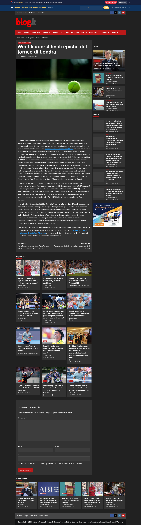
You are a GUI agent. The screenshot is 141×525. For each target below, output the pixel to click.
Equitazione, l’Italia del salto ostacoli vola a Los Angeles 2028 (78, 281)
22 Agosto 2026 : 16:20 (112, 131)
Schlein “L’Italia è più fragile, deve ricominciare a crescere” (114, 91)
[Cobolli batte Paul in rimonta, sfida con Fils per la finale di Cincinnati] (79, 301)
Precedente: (33, 246)
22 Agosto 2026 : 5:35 (84, 285)
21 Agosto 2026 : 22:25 (112, 183)
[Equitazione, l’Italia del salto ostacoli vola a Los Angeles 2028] (79, 268)
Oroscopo (103, 32)
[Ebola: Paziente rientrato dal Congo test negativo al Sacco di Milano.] (98, 105)
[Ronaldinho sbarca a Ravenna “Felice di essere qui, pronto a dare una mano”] (54, 335)
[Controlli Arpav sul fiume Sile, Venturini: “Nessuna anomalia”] (26, 489)
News (26, 32)
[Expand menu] (29, 32)
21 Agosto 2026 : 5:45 (33, 353)
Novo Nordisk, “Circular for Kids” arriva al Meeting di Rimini (114, 77)
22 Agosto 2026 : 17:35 (112, 83)
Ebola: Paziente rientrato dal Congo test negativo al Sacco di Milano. (114, 104)
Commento (22, 418)
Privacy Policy (42, 12)
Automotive (93, 32)
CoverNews (110, 522)
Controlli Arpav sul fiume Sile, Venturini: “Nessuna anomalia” (26, 500)
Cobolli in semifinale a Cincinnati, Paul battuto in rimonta (28, 348)
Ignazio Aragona (45, 504)
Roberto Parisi (22, 285)
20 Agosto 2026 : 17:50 (75, 361)
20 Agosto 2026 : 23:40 (50, 357)
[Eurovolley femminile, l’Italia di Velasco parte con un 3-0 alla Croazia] (28, 301)
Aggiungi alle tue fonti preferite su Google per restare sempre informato (38, 2)
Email (57, 446)
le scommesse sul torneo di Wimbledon (59, 149)
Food (67, 32)
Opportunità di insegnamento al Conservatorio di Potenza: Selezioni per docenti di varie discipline (114, 140)
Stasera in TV (57, 32)
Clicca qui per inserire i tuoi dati (118, 7)
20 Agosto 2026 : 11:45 (24, 392)
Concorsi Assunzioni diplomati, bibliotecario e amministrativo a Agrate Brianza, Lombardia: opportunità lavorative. (114, 158)
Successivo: (72, 246)
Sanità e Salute (109, 73)
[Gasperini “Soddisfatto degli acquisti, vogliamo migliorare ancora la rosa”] (28, 268)
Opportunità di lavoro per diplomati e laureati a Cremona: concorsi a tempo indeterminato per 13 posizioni (114, 176)
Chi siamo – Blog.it (21, 12)
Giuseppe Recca (111, 95)
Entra (106, 7)
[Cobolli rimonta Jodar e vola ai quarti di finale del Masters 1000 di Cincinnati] (79, 375)
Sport (29, 42)
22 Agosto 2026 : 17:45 (108, 68)
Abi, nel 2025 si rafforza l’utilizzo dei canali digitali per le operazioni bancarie (48, 500)
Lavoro (84, 32)
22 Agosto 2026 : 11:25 (50, 287)
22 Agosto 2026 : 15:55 (112, 110)
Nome (20, 446)
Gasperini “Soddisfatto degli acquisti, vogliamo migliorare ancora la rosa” (28, 281)
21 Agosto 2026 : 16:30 (112, 199)
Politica (107, 86)
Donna (45, 32)
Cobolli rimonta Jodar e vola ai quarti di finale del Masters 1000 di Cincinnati (79, 388)
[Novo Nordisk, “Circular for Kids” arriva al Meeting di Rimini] (98, 78)
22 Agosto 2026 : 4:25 (112, 166)
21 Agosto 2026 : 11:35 (75, 320)
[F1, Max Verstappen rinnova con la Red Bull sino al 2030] (28, 375)
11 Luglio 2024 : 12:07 (32, 56)
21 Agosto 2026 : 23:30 (24, 320)
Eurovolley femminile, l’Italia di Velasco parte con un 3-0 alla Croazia (28, 313)
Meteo (114, 32)
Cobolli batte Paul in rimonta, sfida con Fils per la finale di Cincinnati (79, 313)
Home (19, 32)
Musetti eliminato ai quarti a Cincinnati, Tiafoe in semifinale (53, 281)
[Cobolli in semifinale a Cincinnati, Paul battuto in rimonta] (28, 335)
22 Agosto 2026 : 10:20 (112, 148)
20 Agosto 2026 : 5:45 (59, 395)
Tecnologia (75, 32)
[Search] (124, 32)
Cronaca (97, 61)
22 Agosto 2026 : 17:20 (112, 97)
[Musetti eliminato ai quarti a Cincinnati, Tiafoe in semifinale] (54, 268)
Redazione (32, 12)
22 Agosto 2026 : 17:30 (24, 287)
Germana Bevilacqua (112, 81)
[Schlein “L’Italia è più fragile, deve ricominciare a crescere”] (98, 92)
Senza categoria (22, 42)
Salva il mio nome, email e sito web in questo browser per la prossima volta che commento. (52, 464)
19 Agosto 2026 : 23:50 (75, 394)
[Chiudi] (129, 2)
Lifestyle (35, 32)
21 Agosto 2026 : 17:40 (50, 322)
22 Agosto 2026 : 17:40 (46, 506)
